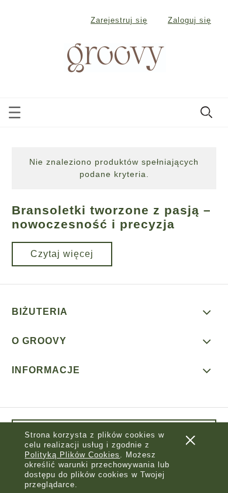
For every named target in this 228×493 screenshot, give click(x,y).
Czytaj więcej (62, 254)
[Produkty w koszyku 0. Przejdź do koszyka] (207, 58)
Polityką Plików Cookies (72, 454)
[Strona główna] (101, 56)
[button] (14, 110)
